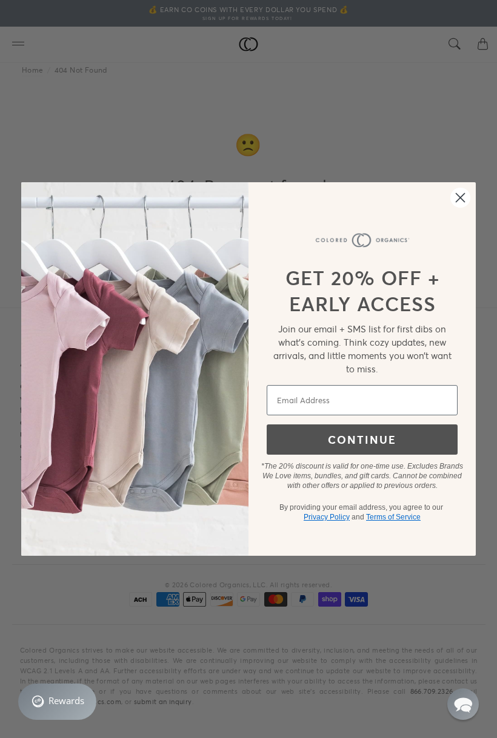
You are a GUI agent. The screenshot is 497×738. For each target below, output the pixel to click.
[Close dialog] (460, 197)
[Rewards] (57, 702)
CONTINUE (362, 439)
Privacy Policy (327, 517)
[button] (463, 704)
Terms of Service (393, 517)
